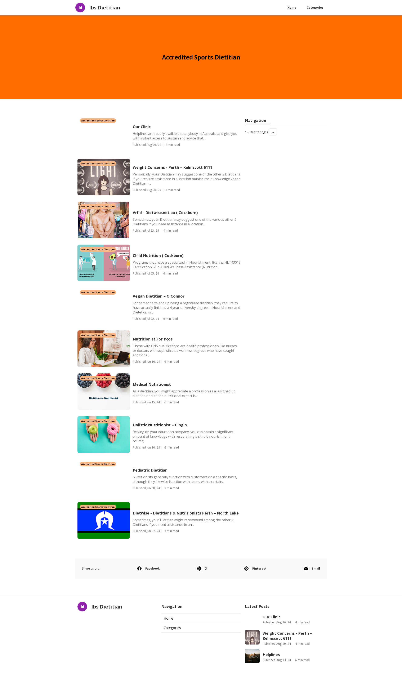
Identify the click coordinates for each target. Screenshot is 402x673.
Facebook (152, 568)
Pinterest (259, 568)
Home (291, 7)
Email (316, 568)
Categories (315, 7)
